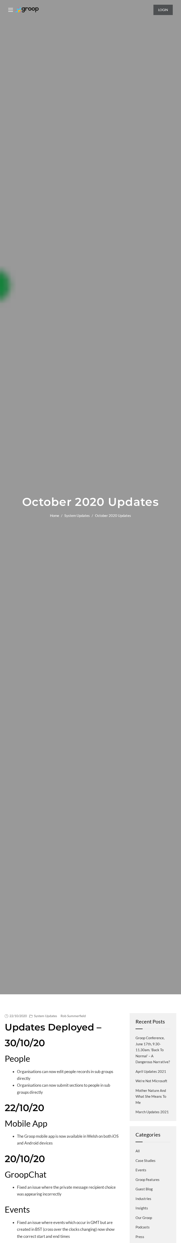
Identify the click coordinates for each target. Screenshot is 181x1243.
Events (141, 1170)
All (138, 1151)
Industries (143, 1198)
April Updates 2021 (151, 1071)
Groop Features (148, 1179)
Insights (142, 1208)
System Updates (77, 515)
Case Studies (146, 1160)
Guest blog (144, 1189)
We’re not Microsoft (151, 1081)
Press (140, 1237)
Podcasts (143, 1227)
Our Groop (144, 1217)
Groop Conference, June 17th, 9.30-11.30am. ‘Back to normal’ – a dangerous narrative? (153, 1050)
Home (54, 515)
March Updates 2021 (152, 1112)
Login (163, 10)
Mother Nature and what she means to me (151, 1096)
